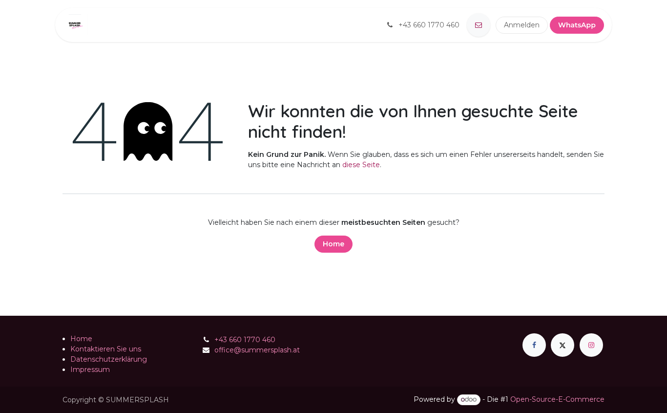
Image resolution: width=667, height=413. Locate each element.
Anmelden (522, 25)
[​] (478, 25)
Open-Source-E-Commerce (557, 399)
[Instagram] (591, 345)
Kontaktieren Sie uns (105, 349)
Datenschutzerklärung (108, 359)
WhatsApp (577, 25)
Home (333, 243)
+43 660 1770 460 (244, 339)
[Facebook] (534, 345)
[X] (562, 345)
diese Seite (361, 164)
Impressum (90, 369)
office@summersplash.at (257, 350)
